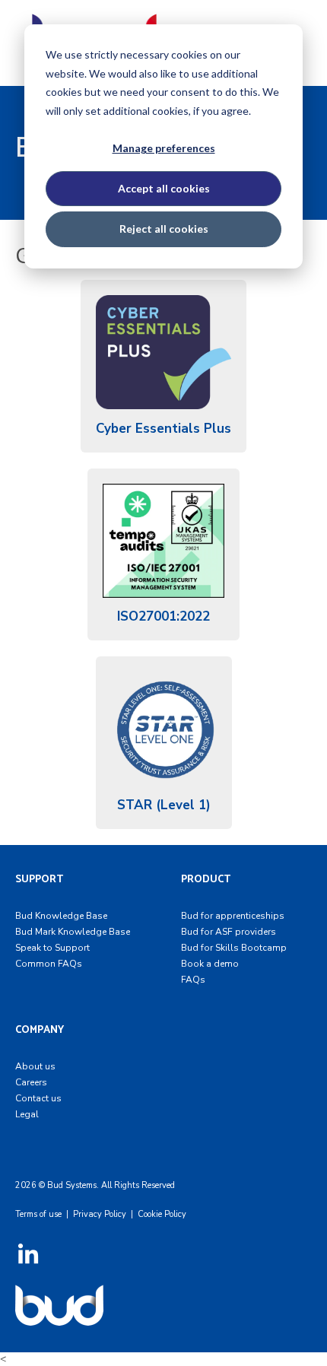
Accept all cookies (164, 188)
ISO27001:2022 (163, 616)
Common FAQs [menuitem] (48, 964)
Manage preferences (164, 147)
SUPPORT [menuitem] (39, 879)
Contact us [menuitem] (38, 1098)
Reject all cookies (163, 228)
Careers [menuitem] (31, 1082)
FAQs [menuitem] (193, 980)
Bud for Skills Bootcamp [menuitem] (234, 948)
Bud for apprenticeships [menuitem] (232, 916)
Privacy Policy (99, 1214)
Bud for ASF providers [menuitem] (228, 932)
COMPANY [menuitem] (39, 1030)
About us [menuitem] (35, 1066)
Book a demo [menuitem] (210, 964)
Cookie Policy (162, 1214)
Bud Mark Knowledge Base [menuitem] (72, 932)
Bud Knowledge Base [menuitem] (61, 916)
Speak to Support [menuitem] (52, 948)
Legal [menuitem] (27, 1114)
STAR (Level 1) (164, 805)
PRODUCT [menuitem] (205, 879)
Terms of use (38, 1214)
